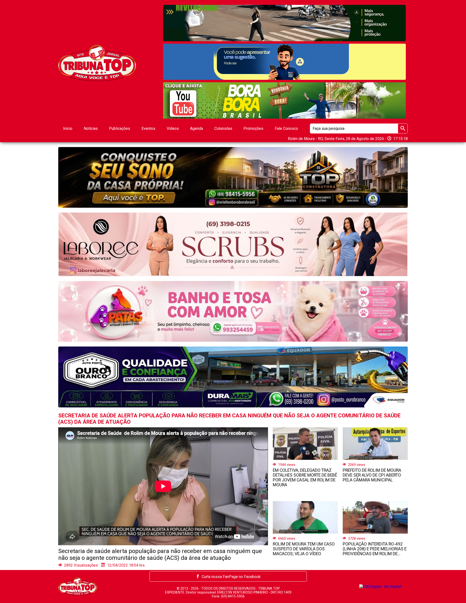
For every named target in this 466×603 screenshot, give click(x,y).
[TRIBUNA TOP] (97, 62)
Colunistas (223, 128)
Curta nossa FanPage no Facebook (231, 576)
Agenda (196, 128)
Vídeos (173, 128)
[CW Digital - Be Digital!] (380, 586)
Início (67, 128)
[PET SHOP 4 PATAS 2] (233, 311)
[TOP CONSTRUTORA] (233, 177)
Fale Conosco (286, 128)
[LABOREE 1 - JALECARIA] (284, 100)
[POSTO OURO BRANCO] (233, 377)
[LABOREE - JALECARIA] (233, 244)
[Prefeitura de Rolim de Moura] (284, 23)
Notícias (91, 128)
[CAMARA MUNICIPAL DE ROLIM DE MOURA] (284, 62)
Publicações (119, 128)
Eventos (148, 128)
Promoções (253, 128)
